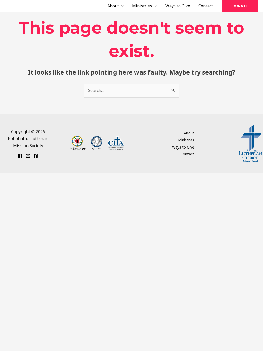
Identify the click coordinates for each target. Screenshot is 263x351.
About (113, 6)
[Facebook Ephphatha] (20, 155)
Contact (205, 6)
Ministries (142, 6)
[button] (121, 6)
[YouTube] (28, 155)
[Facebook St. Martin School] (35, 155)
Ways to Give (177, 6)
